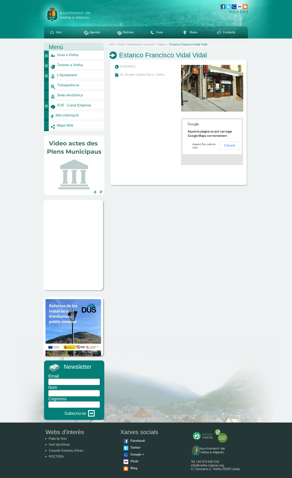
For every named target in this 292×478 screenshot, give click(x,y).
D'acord (229, 145)
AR (244, 11)
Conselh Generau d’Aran (66, 450)
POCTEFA (56, 456)
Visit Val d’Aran (59, 444)
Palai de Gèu (58, 438)
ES (231, 11)
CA (237, 11)
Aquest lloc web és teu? (204, 146)
